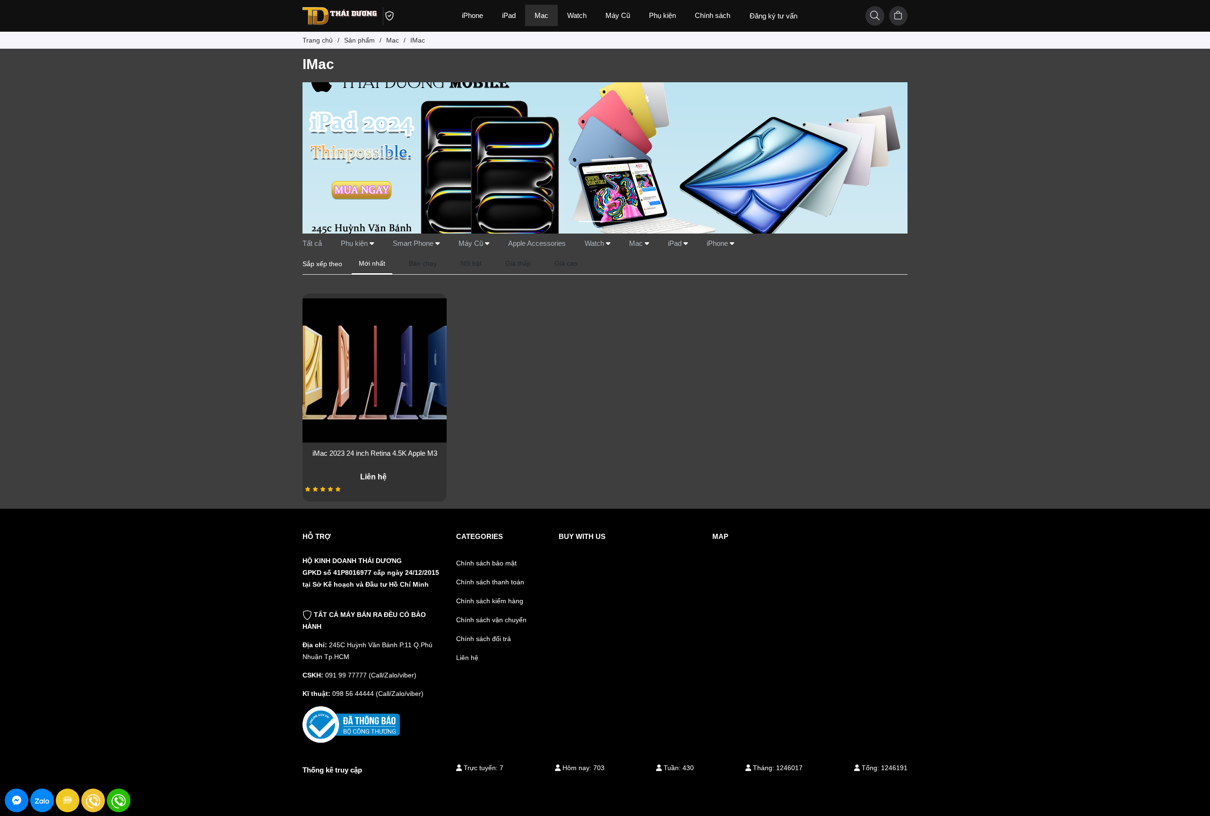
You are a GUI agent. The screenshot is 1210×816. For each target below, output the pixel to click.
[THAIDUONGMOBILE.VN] (343, 15)
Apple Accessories (537, 243)
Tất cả (312, 243)
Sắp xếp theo (322, 264)
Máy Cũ (471, 243)
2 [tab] (619, 221)
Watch (595, 243)
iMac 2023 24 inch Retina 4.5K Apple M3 (374, 453)
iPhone (718, 243)
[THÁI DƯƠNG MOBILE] (351, 724)
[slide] (605, 158)
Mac (637, 243)
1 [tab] (591, 221)
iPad (675, 243)
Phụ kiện (355, 243)
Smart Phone (414, 243)
